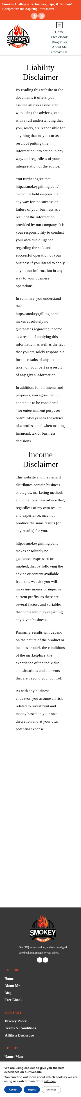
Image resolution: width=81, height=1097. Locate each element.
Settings (51, 1089)
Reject (32, 1089)
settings (50, 1081)
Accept (13, 1089)
